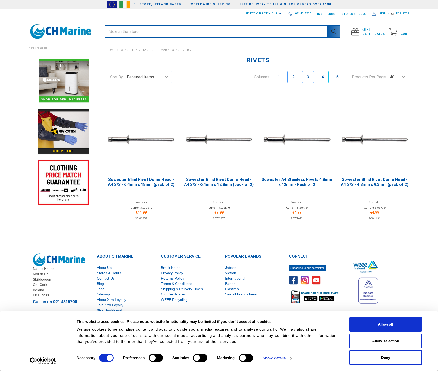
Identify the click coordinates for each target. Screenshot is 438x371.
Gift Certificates (173, 294)
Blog (100, 284)
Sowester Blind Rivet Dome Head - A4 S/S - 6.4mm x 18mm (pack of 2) (141, 182)
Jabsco (230, 268)
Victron (230, 273)
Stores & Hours (109, 273)
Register (402, 13)
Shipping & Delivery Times (182, 289)
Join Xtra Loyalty (110, 305)
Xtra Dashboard (109, 310)
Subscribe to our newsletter (307, 267)
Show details (274, 358)
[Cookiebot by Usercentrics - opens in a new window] (43, 361)
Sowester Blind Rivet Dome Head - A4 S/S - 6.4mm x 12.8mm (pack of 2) (219, 182)
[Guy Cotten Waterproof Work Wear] (63, 131)
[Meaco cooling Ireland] (64, 81)
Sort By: (117, 77)
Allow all (385, 324)
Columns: (262, 77)
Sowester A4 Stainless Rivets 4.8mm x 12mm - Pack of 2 (297, 182)
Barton (230, 284)
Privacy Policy (172, 273)
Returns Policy (172, 278)
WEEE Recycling (174, 300)
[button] (63, 45)
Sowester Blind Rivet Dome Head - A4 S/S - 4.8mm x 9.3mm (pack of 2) (374, 182)
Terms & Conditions (176, 284)
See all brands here (241, 294)
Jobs (100, 289)
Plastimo (232, 289)
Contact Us (106, 278)
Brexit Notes (170, 268)
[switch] (156, 358)
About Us (104, 268)
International (235, 278)
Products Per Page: (369, 77)
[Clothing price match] (63, 182)
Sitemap (103, 294)
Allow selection (385, 341)
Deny (385, 357)
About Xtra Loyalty (111, 300)
